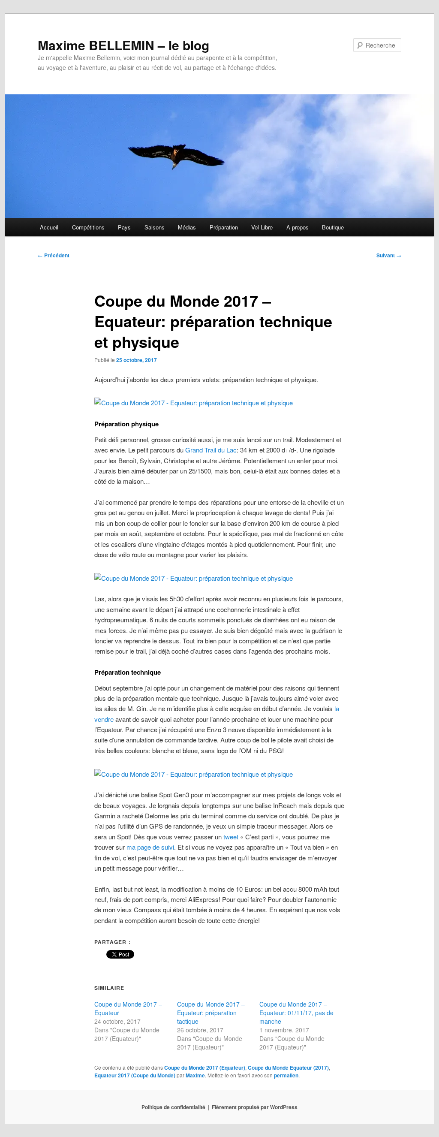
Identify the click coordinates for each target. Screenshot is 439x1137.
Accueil (49, 227)
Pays (124, 227)
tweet (230, 836)
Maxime (195, 1075)
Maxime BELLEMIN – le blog (123, 45)
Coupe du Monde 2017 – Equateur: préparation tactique (211, 1012)
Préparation (224, 227)
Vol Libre (262, 227)
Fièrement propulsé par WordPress (255, 1107)
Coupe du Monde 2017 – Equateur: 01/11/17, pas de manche (296, 1012)
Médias (187, 227)
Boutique (333, 227)
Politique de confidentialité (173, 1107)
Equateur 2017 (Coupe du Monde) (134, 1075)
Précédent (53, 255)
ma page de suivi (150, 846)
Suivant (388, 255)
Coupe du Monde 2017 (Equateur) (204, 1067)
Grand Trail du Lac (211, 449)
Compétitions (88, 227)
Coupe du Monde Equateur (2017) (288, 1067)
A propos (297, 227)
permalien (286, 1075)
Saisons (154, 227)
